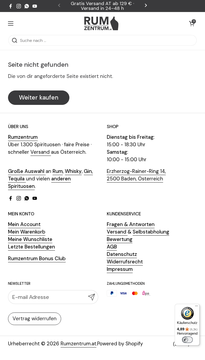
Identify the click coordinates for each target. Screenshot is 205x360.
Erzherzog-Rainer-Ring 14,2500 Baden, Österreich (136, 175)
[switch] (187, 340)
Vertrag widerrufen (35, 318)
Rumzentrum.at (78, 343)
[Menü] (196, 307)
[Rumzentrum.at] (101, 23)
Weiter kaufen (38, 97)
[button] (191, 23)
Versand (40, 152)
